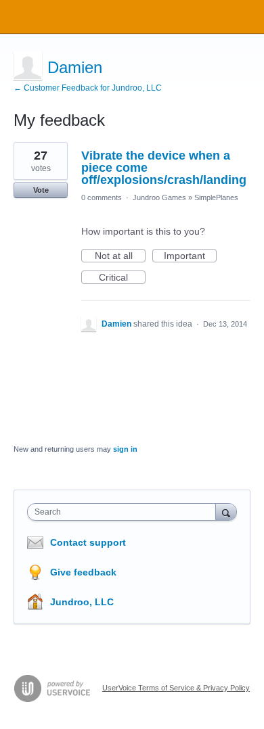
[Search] (226, 511)
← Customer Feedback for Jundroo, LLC (88, 88)
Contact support (88, 542)
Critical (122, 278)
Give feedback (83, 572)
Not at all (120, 256)
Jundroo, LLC (82, 601)
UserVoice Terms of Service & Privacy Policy (176, 688)
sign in (125, 449)
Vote (41, 190)
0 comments (101, 197)
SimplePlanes (216, 197)
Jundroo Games (159, 197)
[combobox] (124, 512)
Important (190, 256)
